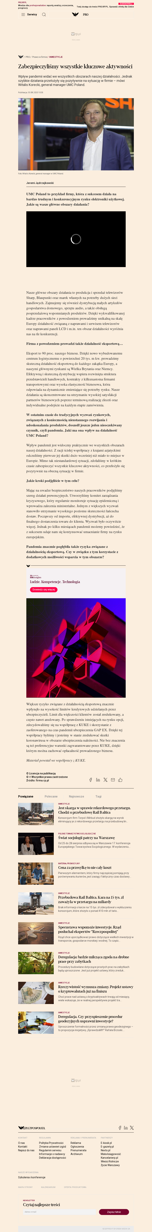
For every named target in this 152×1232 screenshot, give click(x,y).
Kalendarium (48, 1187)
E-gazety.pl (107, 1146)
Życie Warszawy (110, 1165)
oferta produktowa (75, 1187)
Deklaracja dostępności (52, 1157)
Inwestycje (56, 57)
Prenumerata (78, 1150)
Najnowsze (76, 796)
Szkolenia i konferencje (31, 1177)
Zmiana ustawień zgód (52, 1146)
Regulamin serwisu (50, 1150)
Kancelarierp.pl (109, 1157)
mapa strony (25, 1187)
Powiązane (25, 796)
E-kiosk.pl (106, 1142)
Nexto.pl (105, 1150)
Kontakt (22, 1146)
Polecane (51, 796)
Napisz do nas (26, 1150)
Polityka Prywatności (51, 1142)
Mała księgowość (111, 1154)
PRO (85, 14)
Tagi (98, 796)
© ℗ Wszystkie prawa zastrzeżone (47, 776)
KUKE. (80, 760)
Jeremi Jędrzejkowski (40, 183)
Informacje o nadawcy (52, 1154)
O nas (21, 1142)
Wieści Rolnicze (110, 1161)
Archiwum (77, 1154)
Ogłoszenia (77, 1146)
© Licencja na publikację (41, 773)
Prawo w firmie (39, 57)
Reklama (76, 1142)
